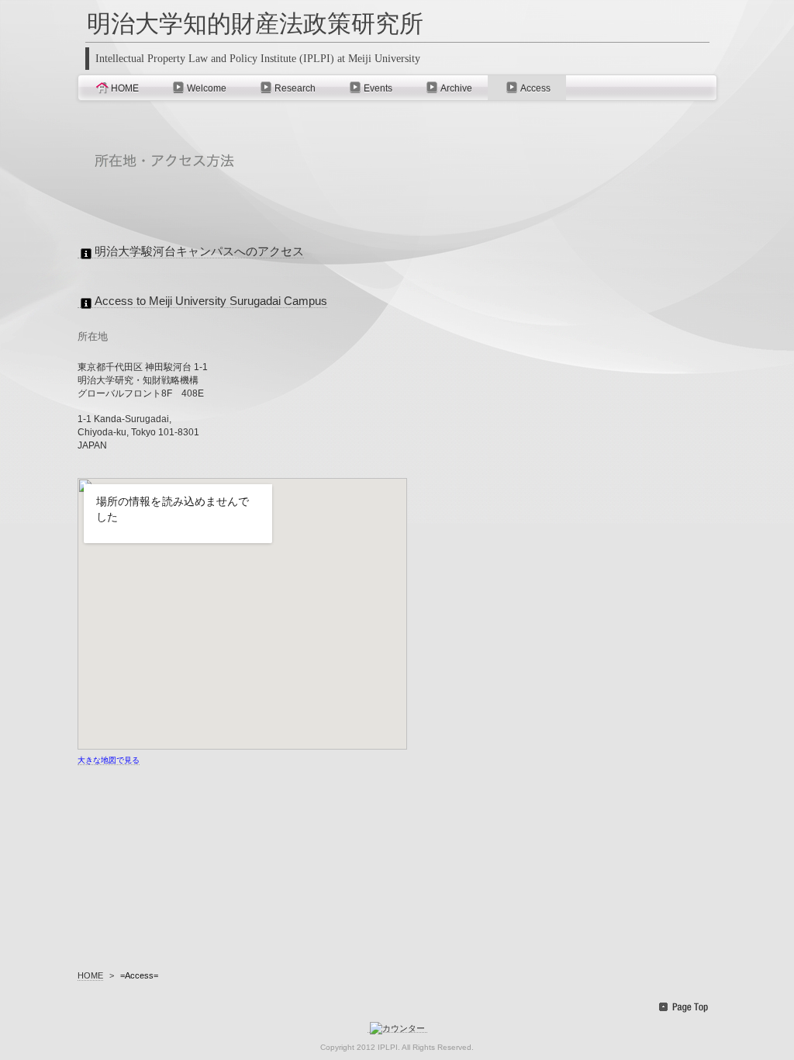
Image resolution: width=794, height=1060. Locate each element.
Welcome (206, 88)
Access (535, 88)
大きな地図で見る (109, 760)
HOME (125, 88)
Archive (456, 88)
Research (295, 88)
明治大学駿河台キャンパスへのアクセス (199, 251)
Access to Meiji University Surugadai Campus (211, 300)
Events (378, 88)
